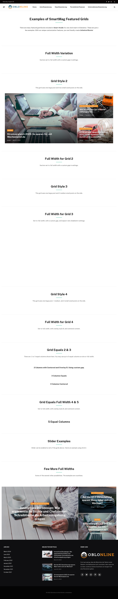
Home (35, 7)
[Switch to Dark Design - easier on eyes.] (114, 1)
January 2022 (8, 563)
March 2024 (7, 551)
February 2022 (8, 560)
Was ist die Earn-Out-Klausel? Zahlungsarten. (92, 110)
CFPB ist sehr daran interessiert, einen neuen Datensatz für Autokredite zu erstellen (94, 134)
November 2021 (8, 569)
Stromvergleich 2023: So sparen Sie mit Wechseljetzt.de (29, 135)
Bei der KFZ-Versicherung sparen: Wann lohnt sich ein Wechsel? (97, 500)
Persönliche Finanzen (77, 7)
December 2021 (8, 566)
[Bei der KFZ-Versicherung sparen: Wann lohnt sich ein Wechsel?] (47, 567)
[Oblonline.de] (18, 7)
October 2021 (8, 572)
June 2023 (7, 554)
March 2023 (7, 557)
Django (9, 140)
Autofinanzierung (46, 7)
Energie (10, 130)
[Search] (114, 7)
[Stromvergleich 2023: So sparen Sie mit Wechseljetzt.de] (41, 118)
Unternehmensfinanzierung (97, 7)
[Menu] (4, 7)
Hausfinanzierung (61, 7)
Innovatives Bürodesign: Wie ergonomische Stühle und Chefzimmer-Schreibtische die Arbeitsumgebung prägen (40, 513)
